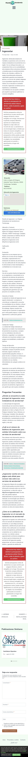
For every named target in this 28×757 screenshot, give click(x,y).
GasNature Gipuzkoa (9, 651)
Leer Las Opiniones (12, 210)
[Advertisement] (14, 21)
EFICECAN (5, 616)
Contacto (22, 740)
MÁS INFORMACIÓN (14, 213)
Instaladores (6, 48)
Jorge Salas (6, 54)
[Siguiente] (24, 646)
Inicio (4, 740)
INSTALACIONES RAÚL (21, 617)
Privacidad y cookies (13, 740)
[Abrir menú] (14, 7)
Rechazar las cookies (6, 754)
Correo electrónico (8, 712)
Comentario (6, 683)
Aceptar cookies (16, 754)
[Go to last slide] (4, 646)
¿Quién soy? (14, 743)
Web (4, 719)
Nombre (5, 704)
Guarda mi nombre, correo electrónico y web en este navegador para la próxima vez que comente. (14, 725)
